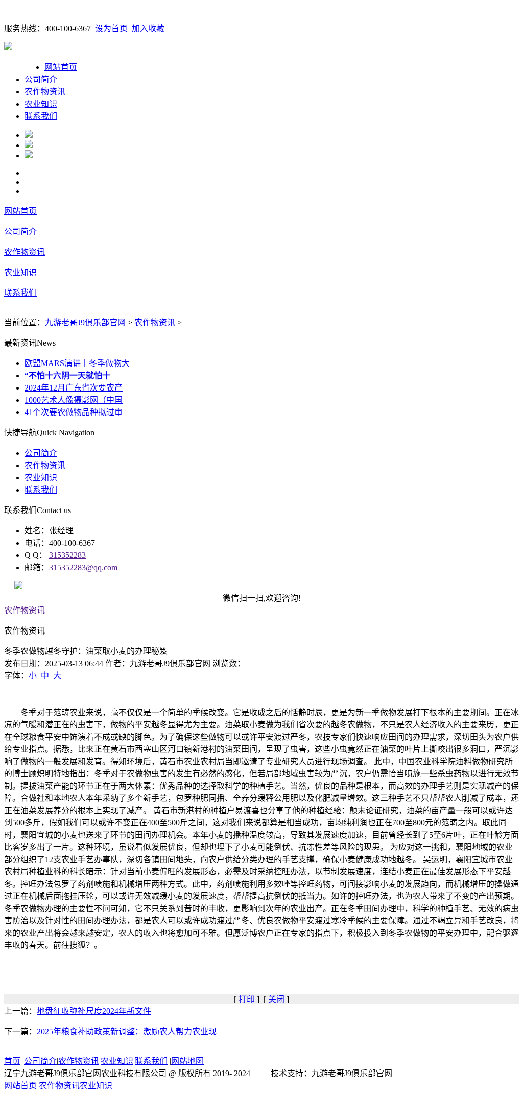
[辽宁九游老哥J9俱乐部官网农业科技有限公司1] (29, 135)
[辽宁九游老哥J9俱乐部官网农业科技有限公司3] (29, 155)
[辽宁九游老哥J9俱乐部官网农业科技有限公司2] (29, 145)
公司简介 (41, 79)
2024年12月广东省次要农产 (74, 387)
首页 (12, 1061)
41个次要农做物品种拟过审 (74, 412)
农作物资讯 (45, 91)
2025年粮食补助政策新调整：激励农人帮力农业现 (127, 1031)
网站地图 (187, 1061)
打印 (247, 999)
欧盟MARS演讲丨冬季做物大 (77, 363)
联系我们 (41, 116)
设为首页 (111, 28)
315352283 (67, 555)
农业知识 (41, 104)
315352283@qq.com (83, 567)
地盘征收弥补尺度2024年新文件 (94, 1011)
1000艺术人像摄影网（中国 (74, 400)
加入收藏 (148, 28)
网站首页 (60, 67)
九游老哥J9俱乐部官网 (85, 322)
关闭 (276, 999)
